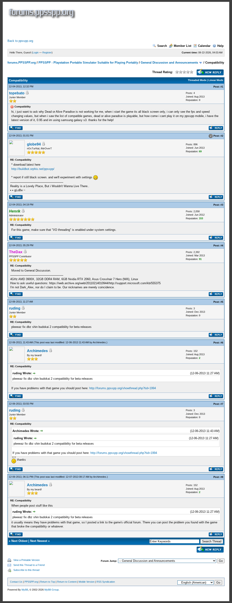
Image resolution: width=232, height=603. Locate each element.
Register (47, 52)
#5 (221, 301)
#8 (221, 477)
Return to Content (67, 581)
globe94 (34, 144)
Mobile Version (86, 581)
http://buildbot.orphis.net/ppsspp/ (32, 169)
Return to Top (47, 581)
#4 (221, 245)
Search (162, 46)
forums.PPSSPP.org (21, 62)
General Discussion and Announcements (169, 62)
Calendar (204, 46)
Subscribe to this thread (26, 570)
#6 (221, 342)
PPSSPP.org (31, 581)
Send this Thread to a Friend (29, 565)
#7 (221, 404)
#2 (221, 135)
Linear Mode (215, 80)
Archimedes (99, 342)
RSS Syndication (106, 581)
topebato (16, 93)
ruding (14, 308)
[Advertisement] (89, 29)
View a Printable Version (26, 560)
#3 (221, 204)
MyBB (25, 589)
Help (220, 46)
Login (36, 52)
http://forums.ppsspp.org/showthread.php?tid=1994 (122, 388)
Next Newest (38, 541)
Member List (182, 46)
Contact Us (16, 581)
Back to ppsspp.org (20, 41)
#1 (221, 86)
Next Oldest (19, 541)
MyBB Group (51, 589)
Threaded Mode (197, 80)
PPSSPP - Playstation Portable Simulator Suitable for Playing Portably (88, 62)
